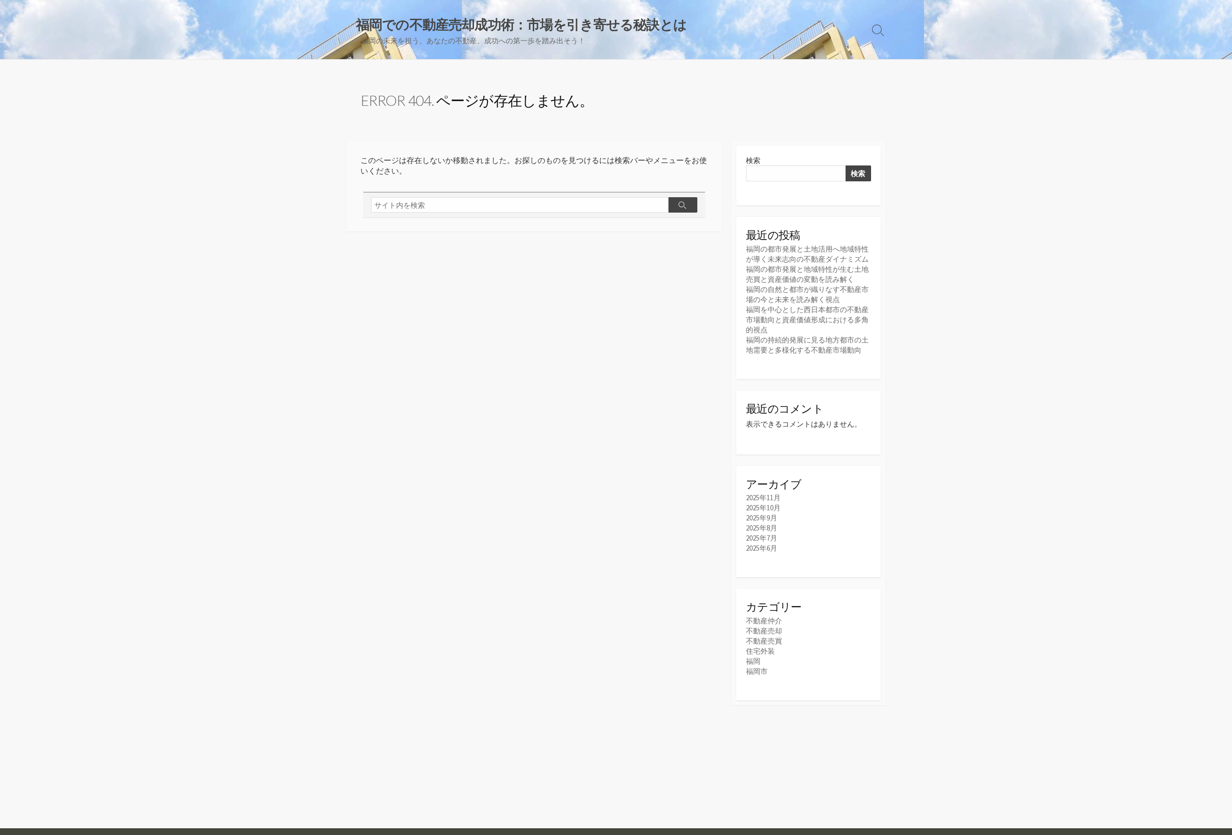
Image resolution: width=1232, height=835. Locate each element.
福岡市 (757, 671)
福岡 (753, 661)
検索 (753, 160)
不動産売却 (764, 630)
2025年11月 (763, 497)
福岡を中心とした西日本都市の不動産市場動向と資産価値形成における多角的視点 (807, 319)
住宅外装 (760, 651)
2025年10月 (763, 507)
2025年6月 (761, 548)
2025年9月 (761, 517)
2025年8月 (761, 527)
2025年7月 (761, 538)
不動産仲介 (764, 620)
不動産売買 (764, 640)
